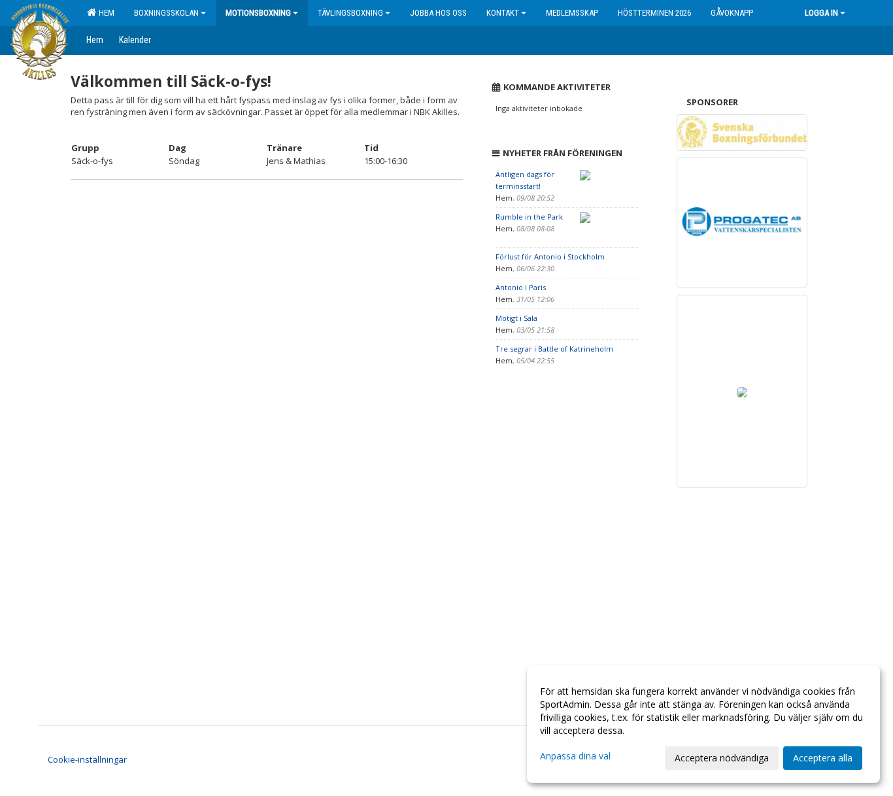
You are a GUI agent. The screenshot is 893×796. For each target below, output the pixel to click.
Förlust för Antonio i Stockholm (550, 256)
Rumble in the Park (529, 217)
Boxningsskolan (166, 13)
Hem (104, 13)
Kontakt (502, 13)
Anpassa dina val (575, 756)
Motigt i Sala (516, 318)
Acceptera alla (822, 758)
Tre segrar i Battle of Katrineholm (554, 349)
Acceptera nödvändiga (722, 758)
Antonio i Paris (521, 287)
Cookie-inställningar (87, 759)
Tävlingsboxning (350, 13)
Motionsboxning (258, 13)
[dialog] (703, 724)
